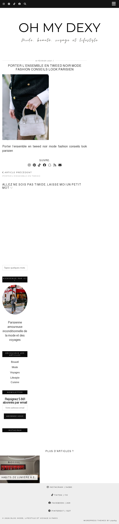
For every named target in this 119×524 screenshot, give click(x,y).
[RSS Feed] (54, 165)
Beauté (15, 362)
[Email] (60, 165)
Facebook (61, 503)
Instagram (60, 487)
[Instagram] (4, 3)
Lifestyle (15, 377)
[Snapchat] (49, 165)
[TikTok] (14, 3)
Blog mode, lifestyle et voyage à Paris (34, 518)
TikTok (60, 495)
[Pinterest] (9, 3)
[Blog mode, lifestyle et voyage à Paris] (59, 28)
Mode (15, 367)
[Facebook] (19, 3)
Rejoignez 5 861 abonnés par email (15, 400)
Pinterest (61, 511)
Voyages (15, 372)
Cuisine (15, 382)
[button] (115, 3)
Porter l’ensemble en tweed (21, 174)
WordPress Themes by (100, 521)
